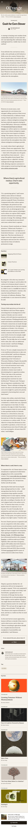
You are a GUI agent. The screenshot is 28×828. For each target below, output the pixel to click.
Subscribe (15, 822)
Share (15, 642)
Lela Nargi (4, 760)
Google (8, 535)
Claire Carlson (5, 725)
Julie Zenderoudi (16, 28)
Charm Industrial (17, 16)
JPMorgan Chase (18, 535)
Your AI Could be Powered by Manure (12, 723)
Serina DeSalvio (5, 702)
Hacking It (4, 804)
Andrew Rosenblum (6, 783)
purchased (10, 550)
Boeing (3, 535)
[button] (14, 691)
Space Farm (4, 758)
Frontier (3, 539)
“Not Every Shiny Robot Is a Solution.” (12, 781)
